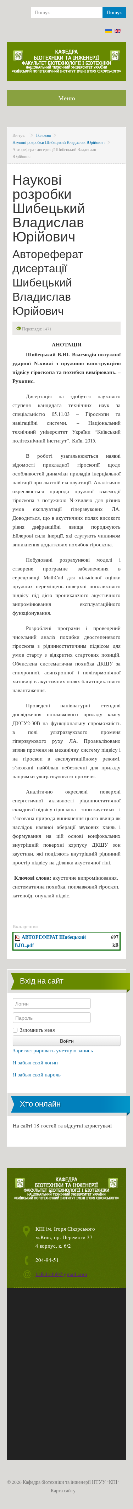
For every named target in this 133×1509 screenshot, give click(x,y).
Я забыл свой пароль (37, 1074)
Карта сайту (63, 1490)
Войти (67, 1040)
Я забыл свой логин (35, 1062)
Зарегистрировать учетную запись (53, 1050)
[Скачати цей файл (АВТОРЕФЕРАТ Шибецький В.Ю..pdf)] (18, 937)
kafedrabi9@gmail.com (61, 1273)
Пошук (114, 12)
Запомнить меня (37, 1029)
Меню (66, 98)
